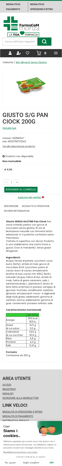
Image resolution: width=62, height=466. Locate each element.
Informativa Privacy (15, 420)
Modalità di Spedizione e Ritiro (22, 411)
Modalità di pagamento (13, 6)
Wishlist (8, 393)
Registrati (9, 389)
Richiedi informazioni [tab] (16, 210)
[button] (6, 182)
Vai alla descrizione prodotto (18, 146)
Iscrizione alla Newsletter (20, 398)
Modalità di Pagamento (17, 416)
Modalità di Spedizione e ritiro (41, 6)
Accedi (6, 384)
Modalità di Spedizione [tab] (35, 206)
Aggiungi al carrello (21, 189)
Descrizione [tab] (11, 206)
